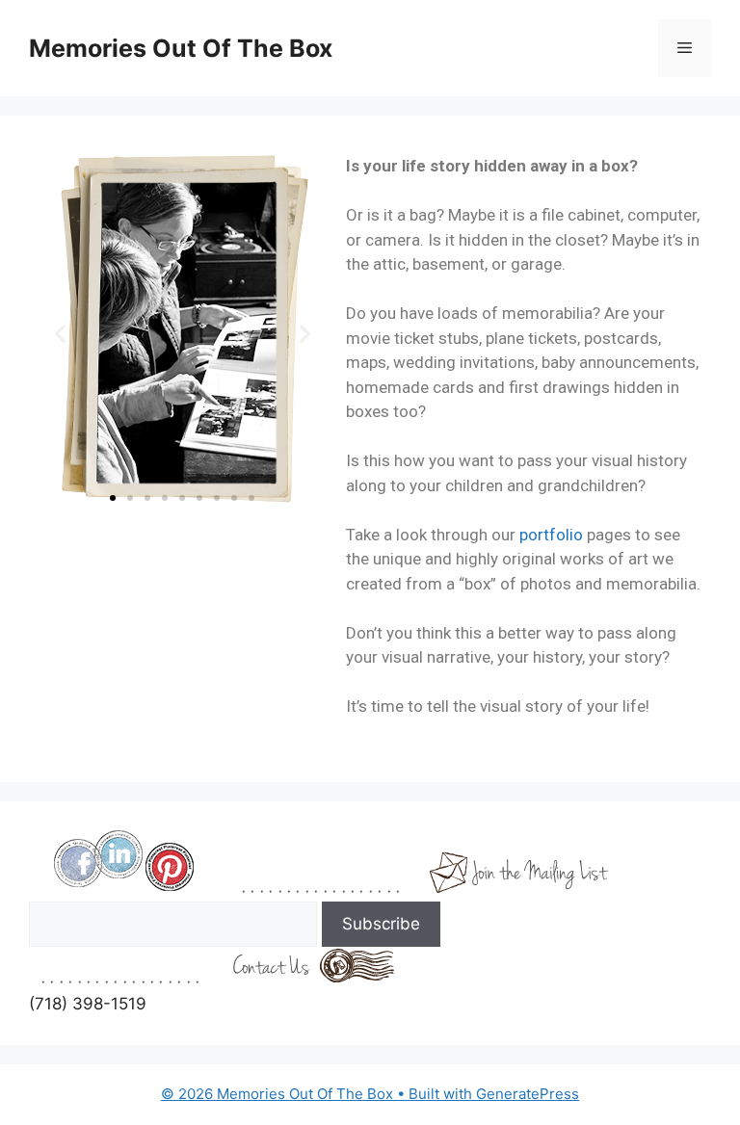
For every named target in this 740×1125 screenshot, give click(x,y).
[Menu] (684, 48)
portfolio (551, 534)
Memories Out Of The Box (180, 48)
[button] (60, 334)
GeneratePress (527, 1094)
